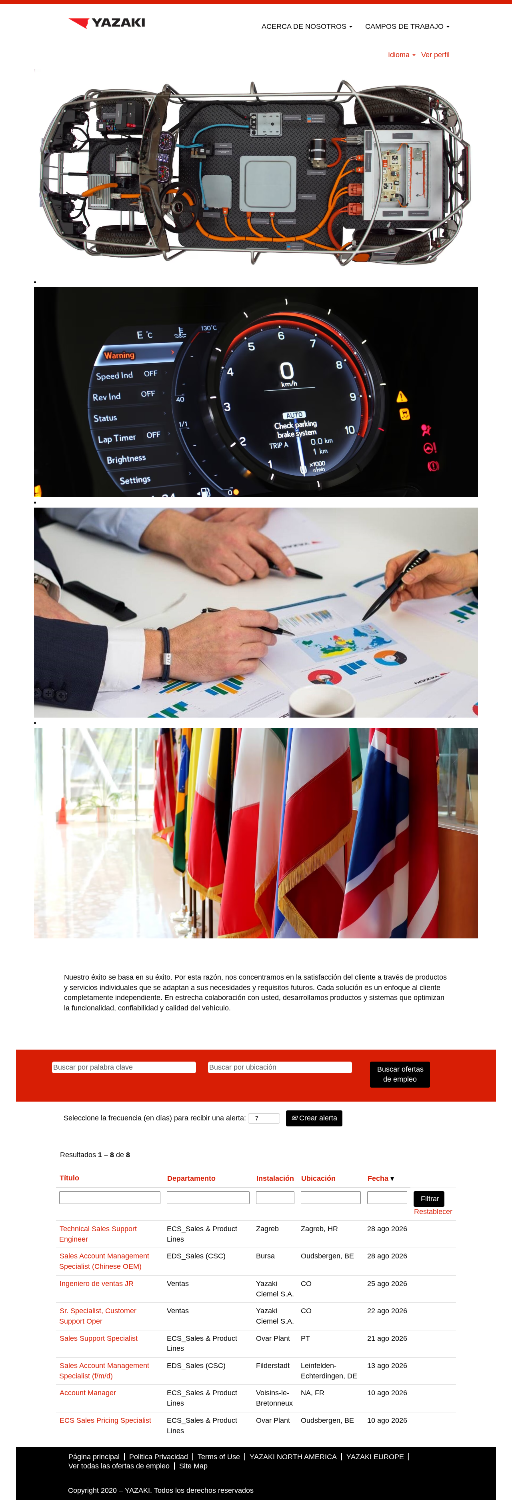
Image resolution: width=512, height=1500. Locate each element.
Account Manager (88, 1393)
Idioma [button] (400, 55)
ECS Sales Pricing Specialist (105, 1420)
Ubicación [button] (318, 1178)
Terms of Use (219, 1457)
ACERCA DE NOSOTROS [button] (305, 26)
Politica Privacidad (158, 1457)
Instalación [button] (275, 1178)
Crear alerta (317, 1118)
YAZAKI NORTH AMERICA (293, 1457)
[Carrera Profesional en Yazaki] (106, 21)
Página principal (94, 1457)
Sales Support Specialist (99, 1338)
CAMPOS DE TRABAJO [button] (405, 26)
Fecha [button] (379, 1178)
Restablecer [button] (433, 1212)
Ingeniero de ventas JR (97, 1284)
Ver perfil (435, 55)
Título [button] (69, 1178)
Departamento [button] (191, 1178)
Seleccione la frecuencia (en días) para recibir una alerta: (155, 1118)
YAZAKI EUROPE (375, 1457)
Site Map (193, 1466)
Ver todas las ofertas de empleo (119, 1466)
